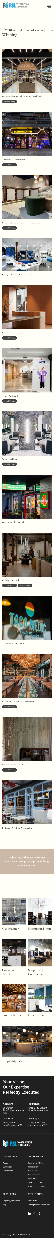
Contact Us (32, 1201)
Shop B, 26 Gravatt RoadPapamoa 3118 (38, 1109)
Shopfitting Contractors (35, 972)
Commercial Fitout (9, 972)
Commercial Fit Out (35, 1163)
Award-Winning (35, 30)
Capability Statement (11, 1201)
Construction (10, 929)
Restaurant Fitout (39, 929)
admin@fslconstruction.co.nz (39, 1205)
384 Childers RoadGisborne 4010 (12, 1124)
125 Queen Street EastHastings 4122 (38, 1124)
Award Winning (9, 102)
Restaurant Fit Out (35, 1182)
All (20, 30)
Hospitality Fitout (13, 1061)
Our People (7, 1167)
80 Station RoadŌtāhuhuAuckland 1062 (14, 1110)
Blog (4, 1205)
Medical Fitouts (34, 1175)
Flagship (9, 585)
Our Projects (8, 1171)
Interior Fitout (11, 1015)
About (5, 1163)
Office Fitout (36, 1015)
